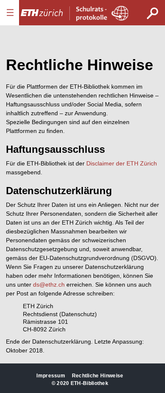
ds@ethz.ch (49, 284)
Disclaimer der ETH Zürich (121, 163)
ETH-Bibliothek (89, 383)
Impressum (50, 376)
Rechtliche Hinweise (98, 376)
